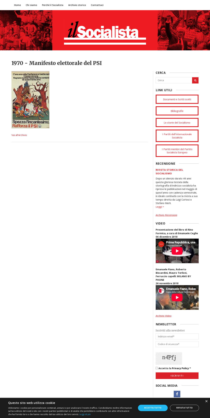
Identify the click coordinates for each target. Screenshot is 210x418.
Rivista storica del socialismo (169, 171)
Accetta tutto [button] (153, 407)
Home (17, 5)
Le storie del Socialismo (177, 122)
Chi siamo (31, 5)
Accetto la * (174, 368)
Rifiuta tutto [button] (184, 407)
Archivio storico (77, 5)
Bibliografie (177, 110)
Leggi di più (85, 414)
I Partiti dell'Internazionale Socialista (177, 136)
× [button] (206, 401)
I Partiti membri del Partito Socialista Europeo (177, 150)
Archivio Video (163, 315)
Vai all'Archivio (19, 135)
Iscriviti (177, 375)
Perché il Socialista (52, 5)
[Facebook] (177, 394)
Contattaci (97, 5)
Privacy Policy (180, 368)
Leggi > (160, 206)
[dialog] (105, 408)
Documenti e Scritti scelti (177, 99)
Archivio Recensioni (166, 215)
